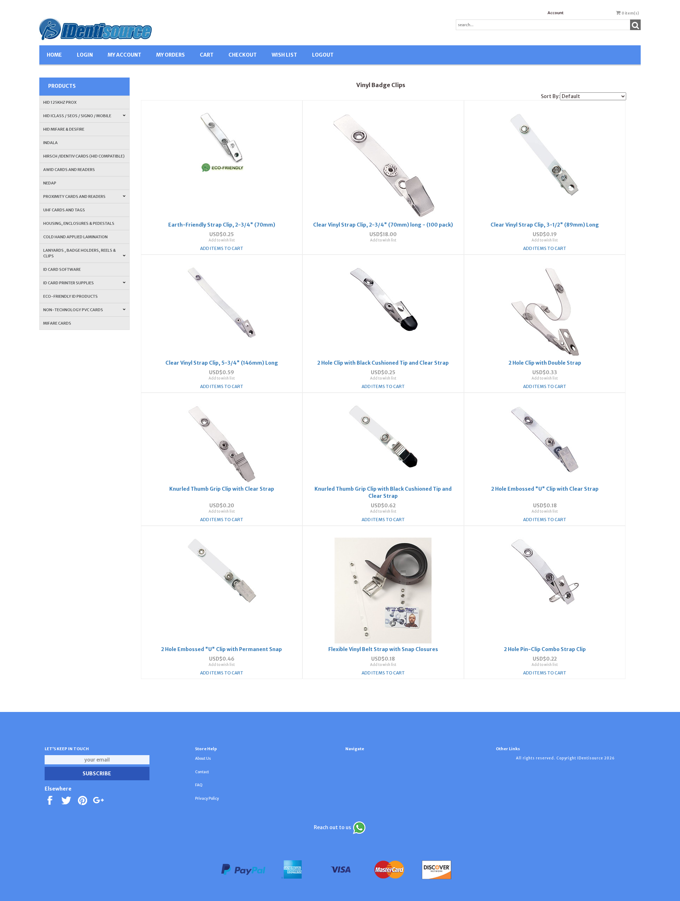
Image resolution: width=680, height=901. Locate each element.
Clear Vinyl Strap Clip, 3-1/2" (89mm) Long (545, 225)
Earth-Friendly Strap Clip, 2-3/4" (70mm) (221, 225)
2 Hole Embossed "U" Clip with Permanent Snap (221, 649)
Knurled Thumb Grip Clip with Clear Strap (221, 489)
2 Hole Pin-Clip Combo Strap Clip (545, 649)
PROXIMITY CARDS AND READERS (74, 196)
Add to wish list (222, 240)
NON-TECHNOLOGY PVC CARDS (73, 309)
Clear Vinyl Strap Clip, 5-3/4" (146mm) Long (221, 363)
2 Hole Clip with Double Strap (545, 363)
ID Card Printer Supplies (68, 282)
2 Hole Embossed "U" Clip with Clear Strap (545, 489)
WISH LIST (284, 55)
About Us (203, 758)
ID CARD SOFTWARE (62, 269)
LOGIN (85, 55)
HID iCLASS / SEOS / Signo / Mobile (77, 115)
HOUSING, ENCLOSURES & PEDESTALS (78, 223)
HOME (54, 55)
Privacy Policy (207, 798)
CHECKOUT (242, 55)
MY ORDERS (170, 55)
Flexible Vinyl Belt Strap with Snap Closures (383, 649)
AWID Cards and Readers (69, 169)
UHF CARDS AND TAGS (64, 209)
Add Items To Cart (221, 248)
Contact (202, 772)
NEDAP (49, 183)
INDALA (50, 142)
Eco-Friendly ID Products (70, 296)
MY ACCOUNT (124, 55)
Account (555, 12)
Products (62, 86)
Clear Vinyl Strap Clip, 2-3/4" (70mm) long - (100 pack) (383, 225)
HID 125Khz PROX (59, 102)
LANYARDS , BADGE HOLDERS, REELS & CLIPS (79, 253)
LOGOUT (323, 55)
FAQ (199, 785)
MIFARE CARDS (57, 323)
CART (207, 55)
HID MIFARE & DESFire (63, 129)
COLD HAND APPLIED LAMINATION (75, 236)
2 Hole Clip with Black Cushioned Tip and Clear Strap (383, 363)
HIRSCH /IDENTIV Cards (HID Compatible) (84, 156)
